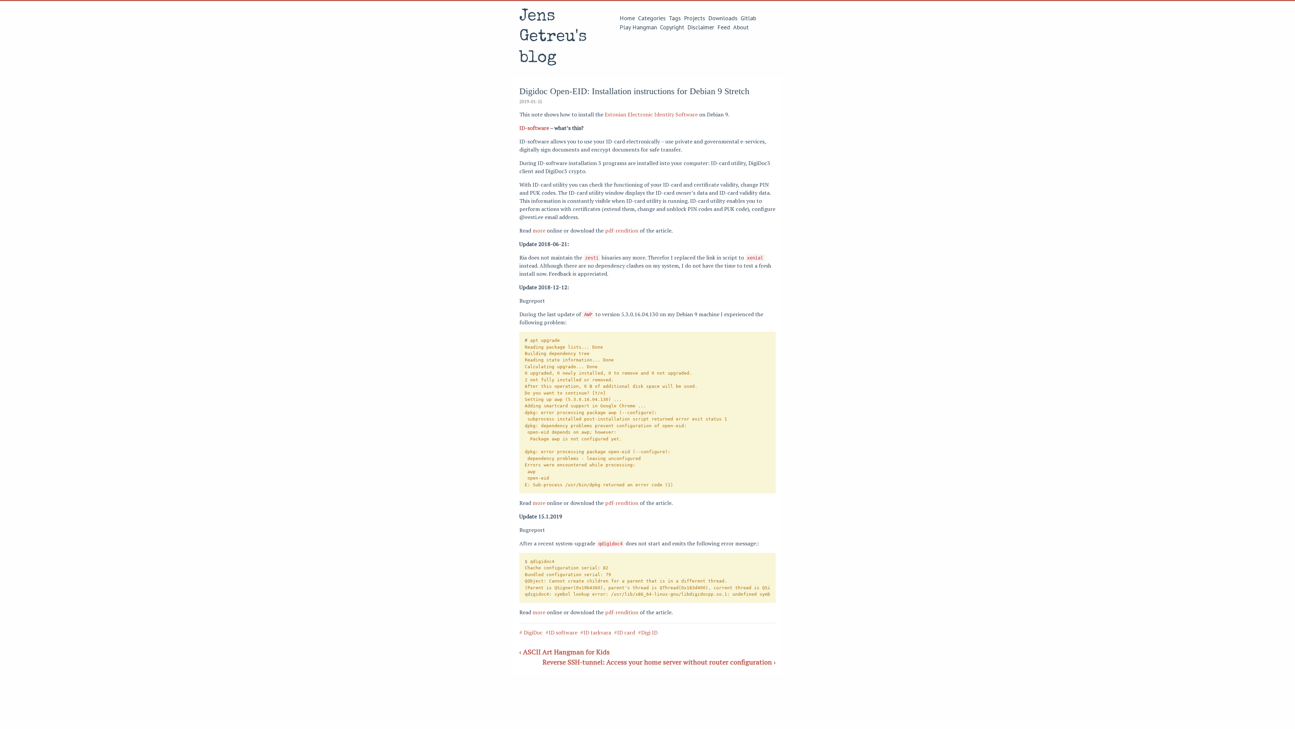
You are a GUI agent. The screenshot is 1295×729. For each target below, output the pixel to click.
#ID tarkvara (595, 632)
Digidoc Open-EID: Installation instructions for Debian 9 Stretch (634, 91)
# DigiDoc (531, 632)
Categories (652, 18)
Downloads (723, 18)
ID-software (534, 128)
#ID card (624, 632)
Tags (675, 18)
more (539, 230)
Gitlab (748, 18)
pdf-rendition (621, 230)
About (741, 27)
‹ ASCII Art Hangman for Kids (564, 651)
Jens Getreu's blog (553, 37)
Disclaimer (700, 27)
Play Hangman (638, 27)
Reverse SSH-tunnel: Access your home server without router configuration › (659, 662)
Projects (694, 18)
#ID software (561, 632)
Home (627, 18)
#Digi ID (648, 632)
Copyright (672, 27)
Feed (723, 27)
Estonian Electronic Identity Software (651, 114)
